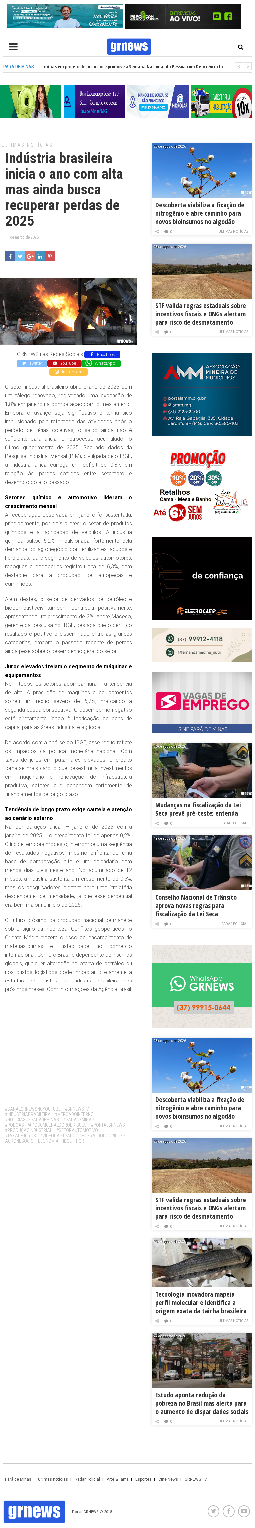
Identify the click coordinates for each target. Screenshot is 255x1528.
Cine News (168, 1479)
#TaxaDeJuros (20, 1135)
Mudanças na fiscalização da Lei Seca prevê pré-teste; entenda (198, 809)
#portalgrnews (108, 1125)
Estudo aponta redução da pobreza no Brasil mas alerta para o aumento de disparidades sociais (201, 1403)
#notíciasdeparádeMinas (32, 1119)
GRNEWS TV (196, 1479)
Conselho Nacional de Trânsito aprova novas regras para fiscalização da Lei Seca (196, 905)
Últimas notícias (27, 145)
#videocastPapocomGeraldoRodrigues (82, 1135)
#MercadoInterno (74, 1114)
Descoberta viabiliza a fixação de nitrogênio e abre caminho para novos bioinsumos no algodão (199, 213)
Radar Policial (234, 823)
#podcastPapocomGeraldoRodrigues (46, 1125)
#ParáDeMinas (78, 1119)
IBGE (67, 1141)
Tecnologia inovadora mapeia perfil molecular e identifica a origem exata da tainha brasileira (201, 1302)
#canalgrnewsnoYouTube (33, 1109)
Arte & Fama (118, 1479)
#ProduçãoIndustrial (28, 1130)
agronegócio (19, 1141)
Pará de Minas (18, 1479)
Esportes (143, 1479)
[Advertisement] (68, 1047)
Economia (48, 1141)
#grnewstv (77, 1109)
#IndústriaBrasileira (28, 1114)
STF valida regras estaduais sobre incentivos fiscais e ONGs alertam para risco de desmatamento (200, 314)
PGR (80, 1141)
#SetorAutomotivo (77, 1130)
